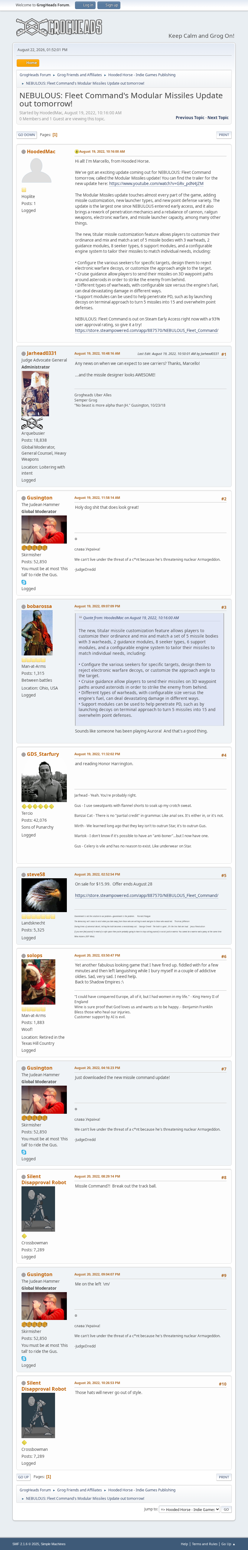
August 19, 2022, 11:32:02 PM (97, 754)
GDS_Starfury (43, 754)
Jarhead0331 (42, 353)
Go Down (26, 134)
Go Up (23, 1477)
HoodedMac (41, 151)
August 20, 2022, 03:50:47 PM (97, 955)
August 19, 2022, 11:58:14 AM (97, 497)
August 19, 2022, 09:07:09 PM (97, 606)
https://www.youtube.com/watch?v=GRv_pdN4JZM (156, 183)
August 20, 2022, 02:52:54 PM (97, 874)
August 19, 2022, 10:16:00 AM (102, 151)
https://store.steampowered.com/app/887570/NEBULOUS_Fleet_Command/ (146, 330)
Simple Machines (53, 1544)
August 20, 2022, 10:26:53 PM (97, 1382)
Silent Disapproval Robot (43, 1179)
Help (184, 1544)
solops (34, 955)
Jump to (150, 1509)
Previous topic (190, 117)
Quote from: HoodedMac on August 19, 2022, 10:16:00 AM (131, 617)
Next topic (218, 117)
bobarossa (39, 606)
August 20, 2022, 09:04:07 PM (97, 1274)
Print (224, 134)
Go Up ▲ (228, 1544)
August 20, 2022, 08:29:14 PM (97, 1176)
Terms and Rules (204, 1544)
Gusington (40, 497)
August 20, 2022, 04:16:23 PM (97, 1067)
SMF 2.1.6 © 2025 (25, 1544)
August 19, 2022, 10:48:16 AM (97, 353)
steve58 (36, 874)
